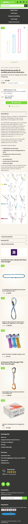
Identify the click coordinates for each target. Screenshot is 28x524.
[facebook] (3, 484)
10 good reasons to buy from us (10, 440)
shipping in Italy (10, 90)
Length (3, 83)
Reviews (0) (5, 240)
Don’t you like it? (9, 97)
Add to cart (17, 103)
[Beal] (14, 252)
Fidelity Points (5, 463)
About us (3, 437)
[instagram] (8, 484)
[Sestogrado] (8, 2)
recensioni (12, 474)
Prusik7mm (16, 136)
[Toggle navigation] (26, 2)
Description (5, 114)
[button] (24, 27)
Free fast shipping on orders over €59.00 (13, 458)
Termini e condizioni (7, 442)
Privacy (3, 444)
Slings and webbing (14, 16)
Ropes (6, 67)
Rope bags (14, 19)
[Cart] (23, 2)
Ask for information (7, 244)
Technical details (7, 237)
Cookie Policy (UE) (6, 447)
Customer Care (5, 455)
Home (2, 67)
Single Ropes (14, 10)
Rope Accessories (14, 22)
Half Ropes (14, 13)
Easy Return (4, 460)
